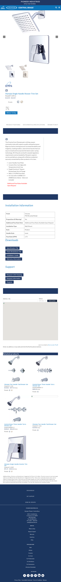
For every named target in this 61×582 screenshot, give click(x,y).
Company (30, 553)
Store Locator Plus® (53, 345)
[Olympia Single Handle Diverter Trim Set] (16, 448)
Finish (10, 102)
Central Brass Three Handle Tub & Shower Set (43, 385)
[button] (18, 101)
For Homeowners (30, 564)
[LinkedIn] (42, 575)
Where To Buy (11, 113)
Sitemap (45, 580)
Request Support (32, 531)
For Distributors (30, 561)
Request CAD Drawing (14, 275)
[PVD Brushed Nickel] (21, 102)
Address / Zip (6, 298)
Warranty (32, 534)
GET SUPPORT (30, 496)
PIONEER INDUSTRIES (30, 2)
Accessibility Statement (27, 580)
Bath (30, 547)
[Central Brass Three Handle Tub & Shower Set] (44, 369)
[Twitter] (28, 575)
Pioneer (31, 511)
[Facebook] (24, 575)
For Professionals (30, 558)
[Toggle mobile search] (56, 7)
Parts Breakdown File (14, 252)
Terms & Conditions (37, 580)
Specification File (12, 248)
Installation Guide (13, 255)
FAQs (32, 540)
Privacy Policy (17, 580)
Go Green (30, 556)
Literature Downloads (31, 567)
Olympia (26, 511)
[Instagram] (31, 575)
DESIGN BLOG (30, 490)
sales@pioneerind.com (32, 522)
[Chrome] (18, 102)
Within (41, 298)
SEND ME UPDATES (30, 502)
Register (9, 282)
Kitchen (30, 550)
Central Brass (36, 511)
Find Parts (32, 537)
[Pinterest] (35, 575)
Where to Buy (32, 528)
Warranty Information (14, 259)
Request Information (13, 278)
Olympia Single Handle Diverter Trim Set (15, 464)
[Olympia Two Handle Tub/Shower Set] (16, 369)
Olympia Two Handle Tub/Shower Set (16, 384)
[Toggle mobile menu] (59, 7)
